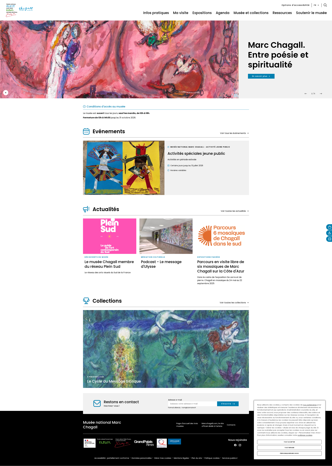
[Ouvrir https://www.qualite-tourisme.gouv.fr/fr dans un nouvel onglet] (162, 444)
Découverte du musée (96, 257)
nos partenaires (310, 405)
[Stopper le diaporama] (5, 92)
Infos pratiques (156, 13)
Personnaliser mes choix (289, 453)
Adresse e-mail (175, 400)
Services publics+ (230, 458)
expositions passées (208, 257)
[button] (325, 5)
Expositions (202, 13)
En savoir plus (259, 76)
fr (315, 5)
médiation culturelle (153, 257)
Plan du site (197, 458)
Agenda (222, 13)
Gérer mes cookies (162, 458)
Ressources (282, 13)
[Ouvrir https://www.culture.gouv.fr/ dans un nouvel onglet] (90, 444)
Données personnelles (142, 458)
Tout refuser (289, 448)
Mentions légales (181, 458)
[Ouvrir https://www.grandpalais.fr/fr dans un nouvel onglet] (143, 444)
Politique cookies (212, 458)
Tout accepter (289, 442)
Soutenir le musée (311, 13)
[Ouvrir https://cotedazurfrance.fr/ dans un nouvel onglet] (174, 442)
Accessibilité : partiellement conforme (111, 458)
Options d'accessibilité (296, 5)
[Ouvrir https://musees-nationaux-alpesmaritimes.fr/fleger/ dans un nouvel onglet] (105, 444)
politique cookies (305, 435)
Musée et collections (251, 13)
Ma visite (180, 13)
